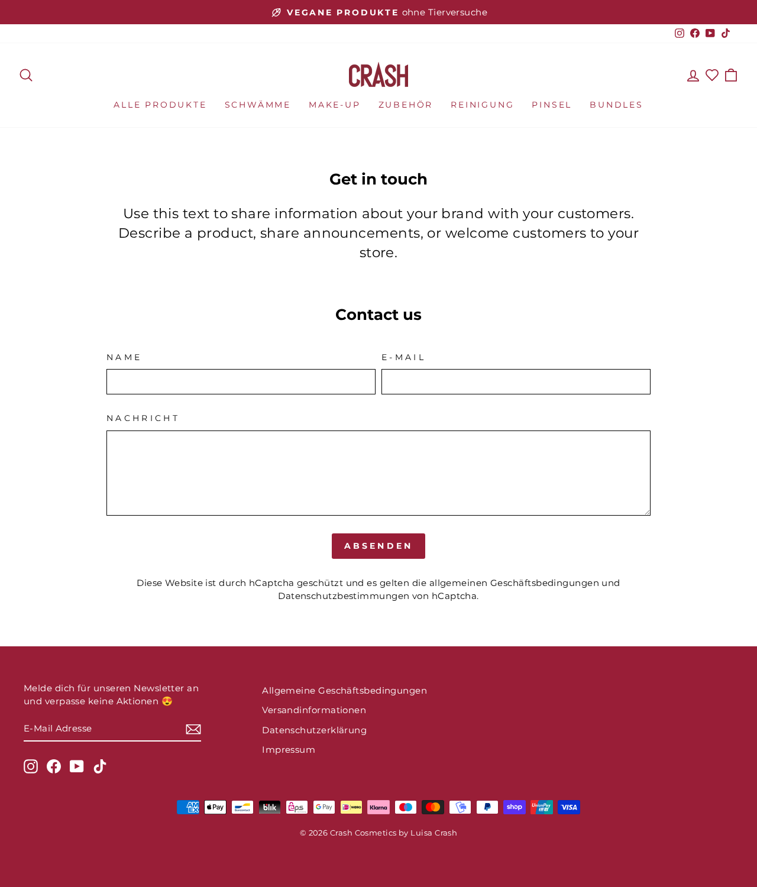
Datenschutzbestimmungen (343, 595)
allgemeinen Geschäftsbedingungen (514, 582)
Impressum (288, 749)
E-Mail (403, 357)
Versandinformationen (314, 710)
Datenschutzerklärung (314, 730)
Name (124, 357)
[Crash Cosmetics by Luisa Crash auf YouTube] (77, 766)
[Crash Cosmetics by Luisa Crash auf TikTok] (100, 766)
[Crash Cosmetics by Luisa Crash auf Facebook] (54, 766)
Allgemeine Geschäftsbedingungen (344, 690)
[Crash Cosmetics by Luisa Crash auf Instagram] (31, 766)
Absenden (378, 545)
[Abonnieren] (193, 728)
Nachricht (143, 418)
